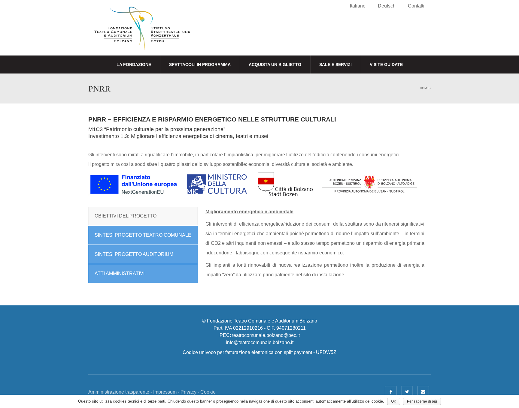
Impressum (165, 391)
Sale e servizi (335, 64)
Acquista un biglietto (275, 64)
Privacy (188, 391)
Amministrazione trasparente (118, 391)
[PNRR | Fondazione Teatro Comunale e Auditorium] (142, 33)
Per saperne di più (422, 401)
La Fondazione (134, 64)
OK (393, 401)
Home (424, 88)
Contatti (416, 5)
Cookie (208, 391)
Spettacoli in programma (200, 64)
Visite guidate (386, 64)
